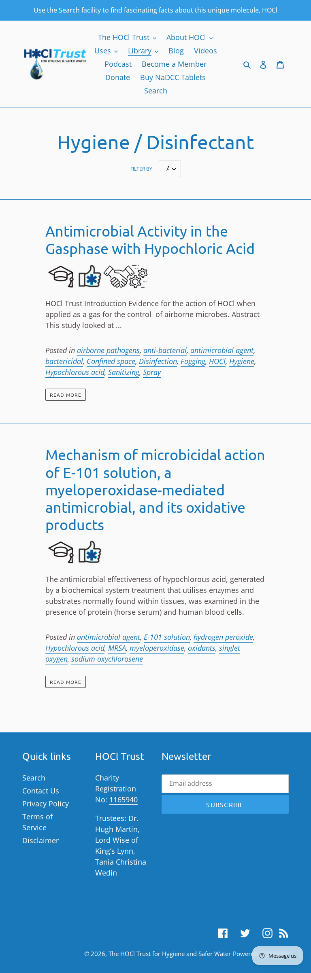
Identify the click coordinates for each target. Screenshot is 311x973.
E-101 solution (167, 637)
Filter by (141, 168)
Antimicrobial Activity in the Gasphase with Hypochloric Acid (150, 239)
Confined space (111, 361)
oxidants (201, 648)
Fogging (193, 361)
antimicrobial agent (221, 350)
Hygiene (241, 361)
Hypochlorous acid (74, 372)
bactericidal (64, 361)
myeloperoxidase (157, 648)
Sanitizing (123, 372)
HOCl (217, 361)
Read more (65, 394)
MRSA (117, 648)
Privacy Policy (45, 803)
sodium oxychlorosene (107, 659)
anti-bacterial (165, 350)
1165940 (123, 799)
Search (33, 778)
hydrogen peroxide (223, 637)
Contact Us (40, 790)
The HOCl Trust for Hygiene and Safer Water (170, 954)
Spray (152, 372)
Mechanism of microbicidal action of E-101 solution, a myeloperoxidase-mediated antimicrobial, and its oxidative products (155, 489)
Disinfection (158, 361)
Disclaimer (40, 840)
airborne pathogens (108, 350)
